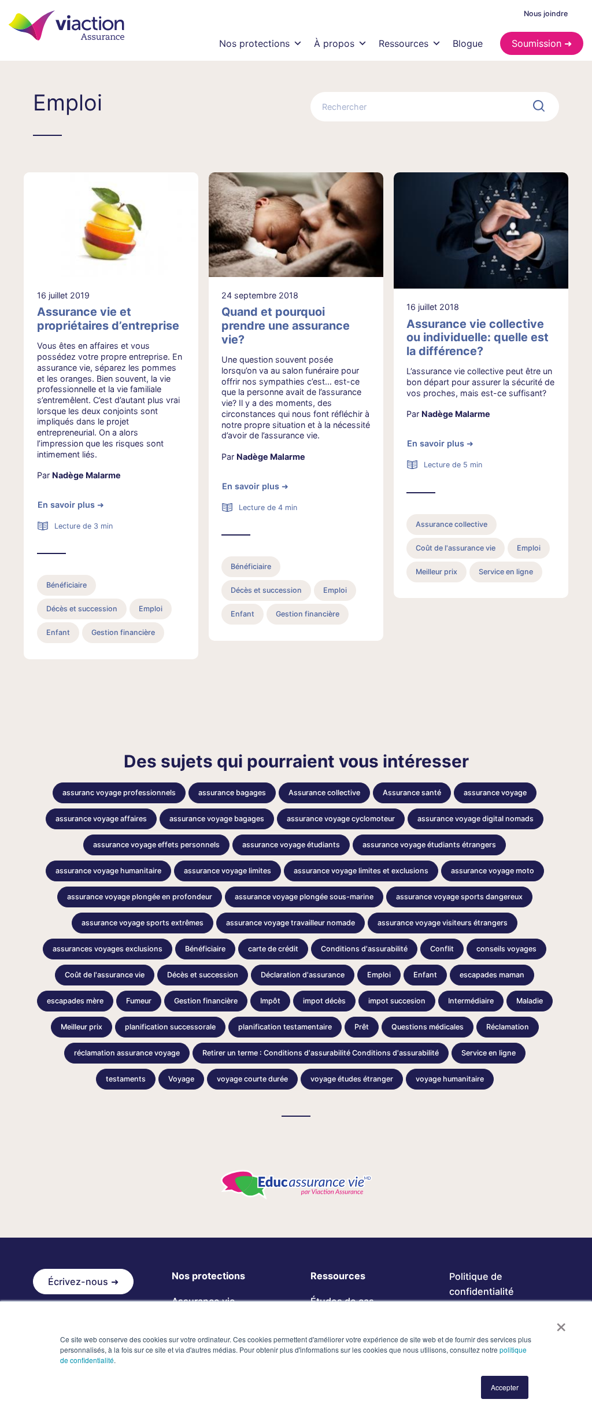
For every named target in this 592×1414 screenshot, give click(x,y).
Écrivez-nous (78, 1281)
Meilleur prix (436, 571)
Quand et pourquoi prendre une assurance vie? (285, 325)
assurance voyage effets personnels (156, 844)
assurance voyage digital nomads (475, 818)
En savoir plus (66, 505)
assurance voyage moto (492, 870)
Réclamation (507, 1026)
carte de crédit (273, 948)
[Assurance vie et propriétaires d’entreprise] (111, 224)
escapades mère (75, 1000)
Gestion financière (123, 632)
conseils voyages (506, 948)
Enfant (58, 632)
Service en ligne (506, 571)
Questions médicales (427, 1026)
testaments (126, 1079)
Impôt (270, 1000)
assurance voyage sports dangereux (459, 896)
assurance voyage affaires (101, 818)
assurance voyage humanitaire (108, 870)
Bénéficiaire (66, 585)
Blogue (468, 43)
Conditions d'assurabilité (364, 948)
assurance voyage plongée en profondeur (139, 896)
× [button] (561, 1323)
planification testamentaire (285, 1026)
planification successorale (170, 1026)
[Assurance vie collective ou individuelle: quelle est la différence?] (481, 230)
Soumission (536, 43)
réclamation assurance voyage (127, 1052)
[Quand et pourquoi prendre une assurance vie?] (296, 224)
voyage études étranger (351, 1079)
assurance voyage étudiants (291, 844)
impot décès (324, 1000)
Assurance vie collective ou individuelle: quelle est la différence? (477, 338)
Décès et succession (81, 608)
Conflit (442, 948)
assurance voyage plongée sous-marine (304, 896)
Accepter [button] (505, 1387)
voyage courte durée (252, 1079)
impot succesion (397, 1000)
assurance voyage (495, 792)
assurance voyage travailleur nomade (290, 922)
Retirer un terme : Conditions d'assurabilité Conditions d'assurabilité (320, 1052)
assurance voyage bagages (216, 818)
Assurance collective (451, 524)
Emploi (150, 608)
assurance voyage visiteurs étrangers (443, 922)
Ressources (403, 43)
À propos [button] (334, 43)
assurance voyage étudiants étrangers (429, 844)
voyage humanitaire (450, 1079)
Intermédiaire (471, 1000)
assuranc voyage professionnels (119, 792)
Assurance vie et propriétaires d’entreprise (108, 319)
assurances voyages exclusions (107, 948)
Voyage (181, 1079)
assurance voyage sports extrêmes (143, 922)
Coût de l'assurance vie (455, 548)
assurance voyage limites (227, 870)
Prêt (361, 1026)
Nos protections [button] (254, 43)
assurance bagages (232, 792)
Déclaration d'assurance (303, 974)
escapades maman (492, 974)
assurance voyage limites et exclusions (361, 870)
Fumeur (138, 1000)
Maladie (529, 1000)
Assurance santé (412, 792)
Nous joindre (546, 13)
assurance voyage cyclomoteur (341, 818)
